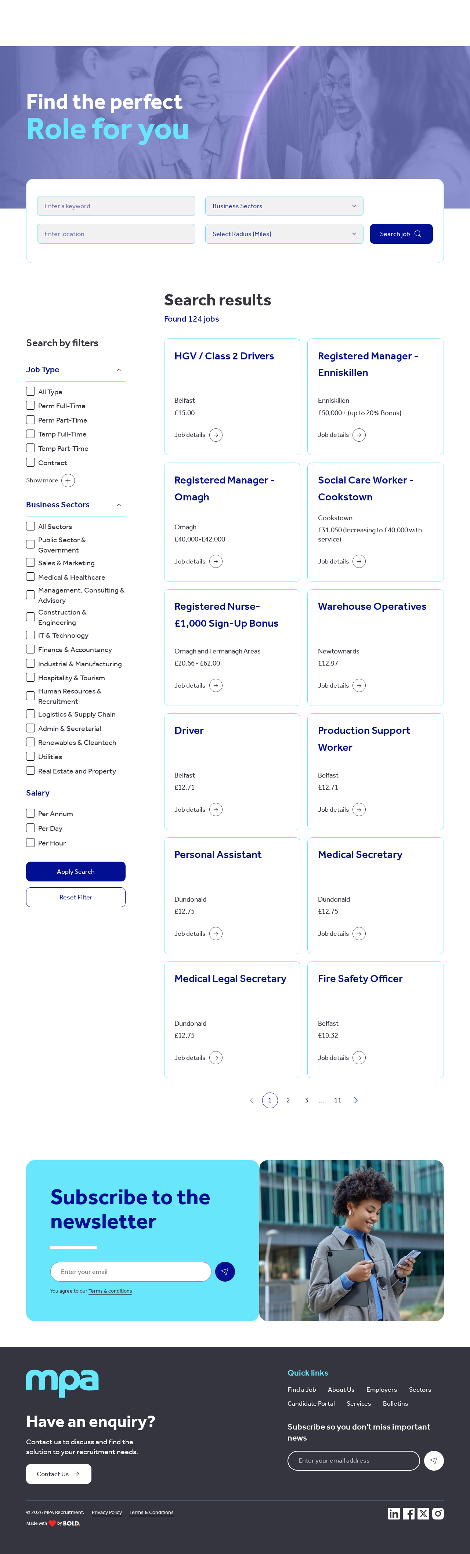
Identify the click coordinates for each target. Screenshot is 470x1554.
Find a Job (302, 1389)
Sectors (420, 1389)
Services (359, 1403)
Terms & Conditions (151, 1512)
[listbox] (284, 206)
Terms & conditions (110, 1291)
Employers (381, 1389)
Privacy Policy (107, 1512)
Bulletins (395, 1403)
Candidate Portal (311, 1403)
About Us (341, 1389)
